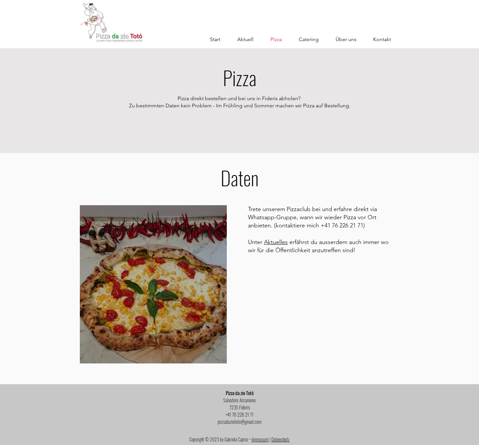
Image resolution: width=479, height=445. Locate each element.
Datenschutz (280, 439)
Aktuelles (276, 242)
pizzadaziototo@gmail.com (239, 421)
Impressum (260, 439)
